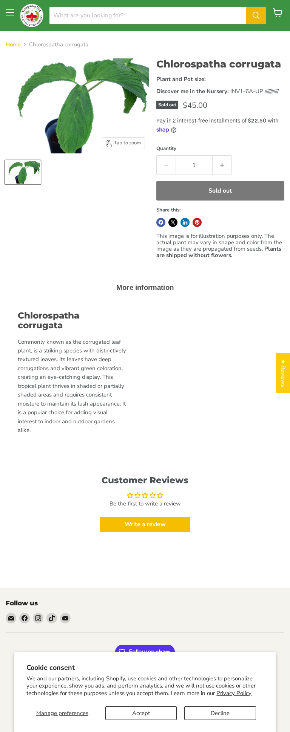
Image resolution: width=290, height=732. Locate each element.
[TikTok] (51, 618)
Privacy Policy (233, 693)
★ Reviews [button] (283, 373)
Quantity (166, 149)
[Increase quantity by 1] (222, 165)
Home (13, 44)
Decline (220, 713)
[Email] (11, 618)
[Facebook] (24, 618)
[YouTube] (65, 618)
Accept (141, 713)
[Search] (256, 15)
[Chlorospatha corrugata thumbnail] (23, 172)
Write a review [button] (145, 524)
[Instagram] (38, 618)
